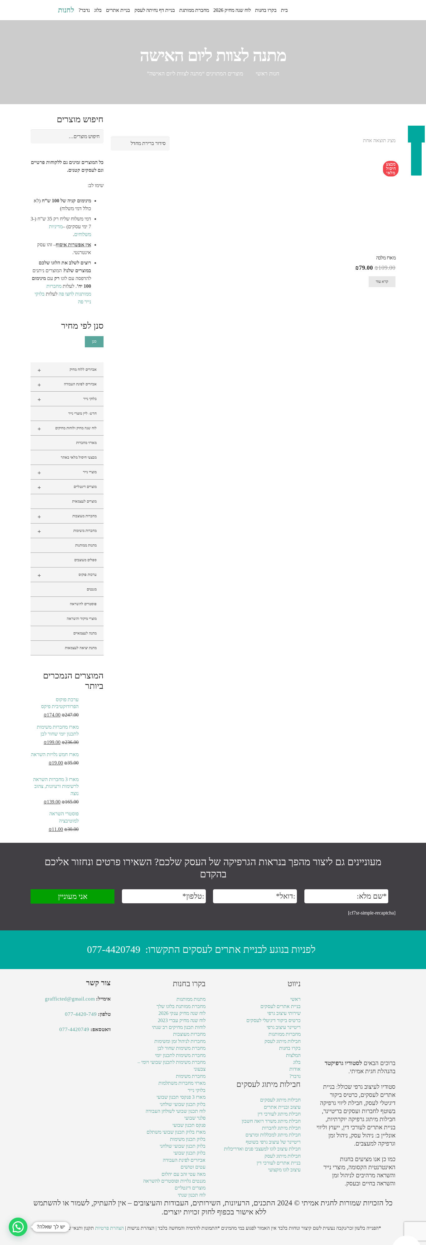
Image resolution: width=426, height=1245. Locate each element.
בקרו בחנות (290, 1048)
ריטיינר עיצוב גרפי (284, 1027)
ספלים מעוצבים (85, 560)
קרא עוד (382, 281)
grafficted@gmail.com (70, 999)
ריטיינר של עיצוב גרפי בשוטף (273, 1142)
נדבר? (295, 1076)
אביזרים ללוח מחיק (67, 370)
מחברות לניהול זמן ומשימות (180, 1041)
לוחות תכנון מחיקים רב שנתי (179, 1027)
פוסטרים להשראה (83, 604)
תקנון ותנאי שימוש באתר (70, 1228)
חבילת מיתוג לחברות (281, 1128)
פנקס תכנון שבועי (189, 1125)
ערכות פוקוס (67, 575)
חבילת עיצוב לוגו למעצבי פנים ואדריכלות (262, 1148)
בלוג (297, 1062)
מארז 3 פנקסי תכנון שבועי (181, 1097)
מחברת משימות (191, 1076)
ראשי (295, 999)
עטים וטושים (193, 1167)
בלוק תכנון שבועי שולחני (183, 1104)
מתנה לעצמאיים (85, 633)
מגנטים (92, 589)
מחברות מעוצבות (67, 516)
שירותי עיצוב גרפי (284, 1013)
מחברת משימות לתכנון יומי (180, 1055)
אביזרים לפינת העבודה (67, 384)
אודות (295, 1069)
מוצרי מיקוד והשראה (82, 618)
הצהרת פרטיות (109, 1228)
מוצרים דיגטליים (67, 487)
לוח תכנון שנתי (192, 1195)
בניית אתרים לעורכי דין (369, 1127)
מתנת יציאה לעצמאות (81, 648)
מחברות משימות (67, 531)
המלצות (293, 1055)
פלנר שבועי (195, 1118)
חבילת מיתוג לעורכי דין (279, 1114)
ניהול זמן (341, 1175)
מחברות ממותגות (285, 1034)
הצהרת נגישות (140, 1228)
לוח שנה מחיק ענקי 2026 (182, 1013)
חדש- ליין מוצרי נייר (82, 413)
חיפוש (95, 136)
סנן (94, 341)
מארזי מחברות (86, 443)
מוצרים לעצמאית (84, 501)
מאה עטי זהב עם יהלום (184, 1174)
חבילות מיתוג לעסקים (280, 1100)
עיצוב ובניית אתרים (282, 1107)
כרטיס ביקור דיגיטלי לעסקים (273, 1020)
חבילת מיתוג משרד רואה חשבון (271, 1121)
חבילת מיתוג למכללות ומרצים (273, 1134)
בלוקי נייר (67, 399)
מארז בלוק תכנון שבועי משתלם (176, 1132)
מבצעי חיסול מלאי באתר (79, 457)
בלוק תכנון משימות (188, 1139)
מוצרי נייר (67, 472)
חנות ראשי (267, 73)
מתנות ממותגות (86, 545)
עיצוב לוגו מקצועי (284, 1169)
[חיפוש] (50, 10)
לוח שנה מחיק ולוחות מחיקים (67, 428)
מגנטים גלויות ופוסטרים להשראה (174, 1181)
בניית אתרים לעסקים (280, 1006)
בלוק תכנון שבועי (189, 1153)
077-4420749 (113, 949)
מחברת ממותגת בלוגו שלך (181, 1006)
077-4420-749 (81, 1014)
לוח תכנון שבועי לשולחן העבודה (176, 1111)
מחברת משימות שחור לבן (181, 1048)
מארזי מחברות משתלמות (182, 1083)
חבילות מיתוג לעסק (282, 1041)
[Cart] (37, 10)
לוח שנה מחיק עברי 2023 (182, 1020)
